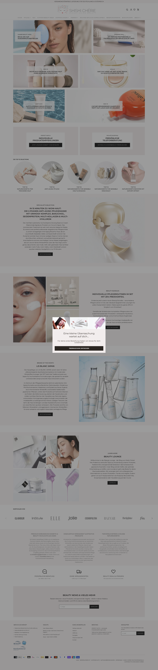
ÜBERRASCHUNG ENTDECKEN (79, 348)
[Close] (103, 319)
